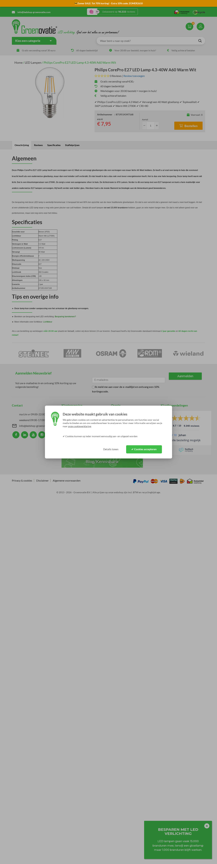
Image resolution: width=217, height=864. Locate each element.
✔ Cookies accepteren (144, 449)
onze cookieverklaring (79, 426)
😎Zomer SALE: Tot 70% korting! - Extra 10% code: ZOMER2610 (108, 3)
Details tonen (110, 449)
